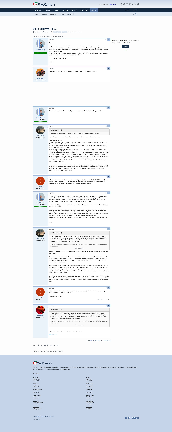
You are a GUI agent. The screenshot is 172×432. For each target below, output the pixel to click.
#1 (109, 39)
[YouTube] (132, 4)
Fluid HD (38, 419)
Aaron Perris (89, 407)
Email (34, 380)
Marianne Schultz (90, 395)
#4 (109, 126)
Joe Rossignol (89, 383)
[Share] (106, 39)
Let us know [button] (112, 4)
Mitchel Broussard (37, 389)
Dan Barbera (36, 401)
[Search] (136, 14)
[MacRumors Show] (121, 4)
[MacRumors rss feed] (135, 4)
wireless (64, 32)
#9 (109, 305)
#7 (109, 229)
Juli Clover (35, 383)
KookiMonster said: (55, 130)
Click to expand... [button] (79, 248)
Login (125, 50)
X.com (37, 380)
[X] (130, 4)
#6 (109, 193)
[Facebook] (124, 4)
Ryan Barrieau (89, 401)
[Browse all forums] (134, 14)
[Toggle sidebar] (138, 14)
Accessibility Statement (47, 416)
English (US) (135, 418)
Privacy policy (36, 416)
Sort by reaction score (75, 32)
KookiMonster (38, 32)
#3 (109, 107)
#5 (109, 176)
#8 (109, 287)
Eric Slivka (88, 377)
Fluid (34, 419)
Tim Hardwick (89, 389)
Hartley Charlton (37, 395)
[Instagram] (127, 4)
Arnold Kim (36, 377)
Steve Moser (36, 407)
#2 (109, 68)
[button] (47, 10)
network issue (57, 32)
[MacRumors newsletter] (138, 4)
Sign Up (125, 46)
